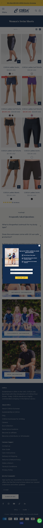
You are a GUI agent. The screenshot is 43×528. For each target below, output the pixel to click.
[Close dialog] (39, 245)
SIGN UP (21, 277)
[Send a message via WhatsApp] (39, 520)
